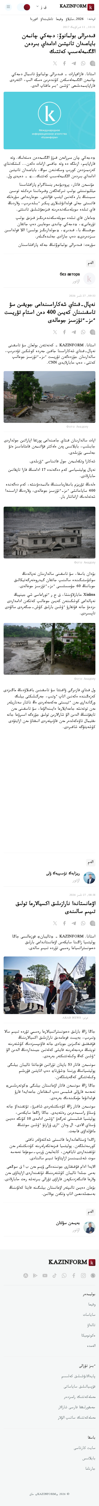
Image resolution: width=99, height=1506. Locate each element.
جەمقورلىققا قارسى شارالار (76, 1408)
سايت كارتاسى (84, 1448)
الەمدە (91, 1346)
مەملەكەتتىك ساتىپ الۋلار (76, 1418)
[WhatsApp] (83, 64)
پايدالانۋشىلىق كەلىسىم (78, 1377)
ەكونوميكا (88, 1336)
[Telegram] (74, 64)
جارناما (90, 1469)
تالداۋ (91, 1326)
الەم (90, 263)
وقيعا (59, 19)
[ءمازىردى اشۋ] (8, 7)
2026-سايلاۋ (75, 19)
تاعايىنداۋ (47, 19)
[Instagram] (92, 64)
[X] (55, 64)
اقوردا (34, 19)
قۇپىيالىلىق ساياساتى (79, 1387)
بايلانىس (88, 1459)
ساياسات (89, 1315)
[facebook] (73, 1275)
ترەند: (91, 20)
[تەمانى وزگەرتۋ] (24, 7)
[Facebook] (64, 64)
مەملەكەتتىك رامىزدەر (79, 1397)
